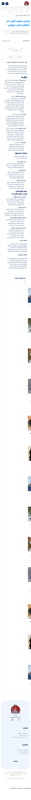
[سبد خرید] (6, 4)
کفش (9, 40)
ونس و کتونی (4, 40)
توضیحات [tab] (19, 57)
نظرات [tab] (10, 57)
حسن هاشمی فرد (11, 778)
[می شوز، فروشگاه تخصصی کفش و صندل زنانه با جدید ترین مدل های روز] (26, 3)
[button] (15, 48)
